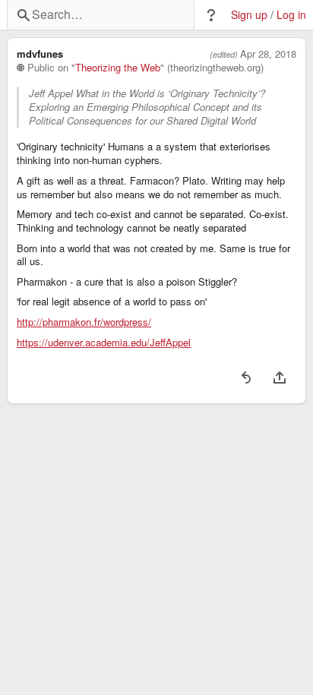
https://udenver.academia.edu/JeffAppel (104, 342)
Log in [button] (291, 15)
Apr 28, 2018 (268, 54)
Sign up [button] (249, 15)
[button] (211, 15)
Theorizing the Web (117, 67)
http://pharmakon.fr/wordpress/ (84, 322)
